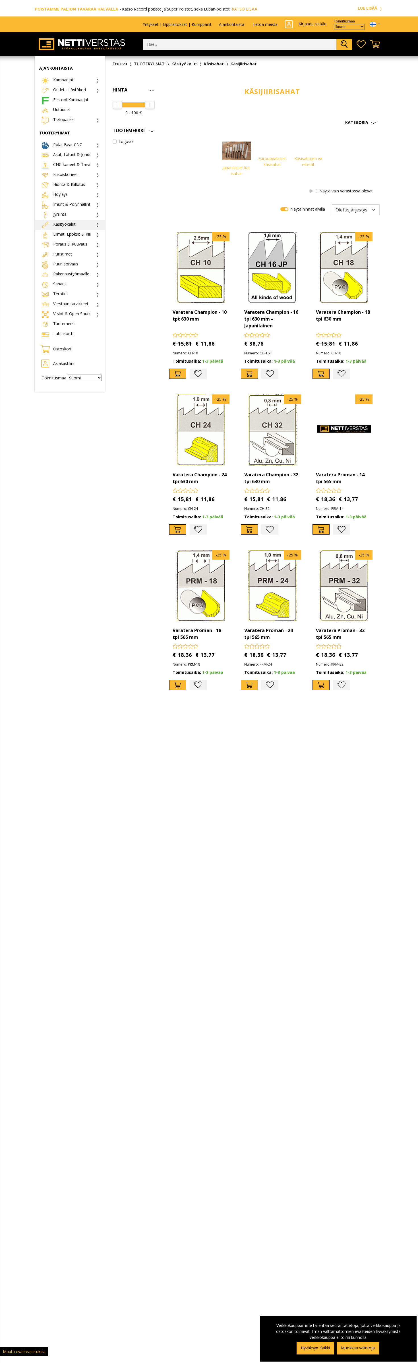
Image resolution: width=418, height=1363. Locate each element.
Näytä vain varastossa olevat (346, 191)
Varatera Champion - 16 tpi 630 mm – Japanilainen (271, 319)
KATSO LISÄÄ (244, 9)
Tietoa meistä (265, 24)
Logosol (126, 141)
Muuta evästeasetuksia (24, 1351)
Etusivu (120, 64)
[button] (272, 122)
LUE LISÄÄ (368, 8)
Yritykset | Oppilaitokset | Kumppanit (177, 24)
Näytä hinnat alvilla (307, 209)
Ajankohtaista (231, 24)
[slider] (117, 105)
